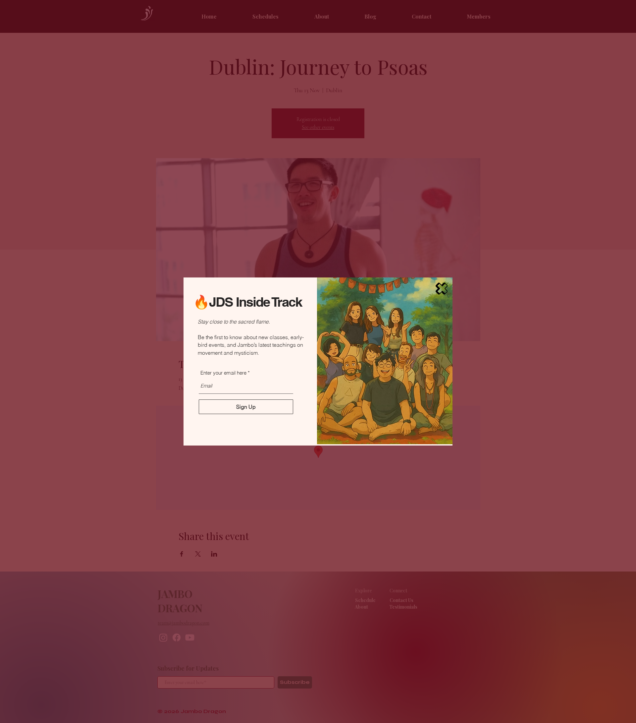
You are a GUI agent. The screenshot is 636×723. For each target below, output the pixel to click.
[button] (442, 288)
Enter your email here (223, 372)
